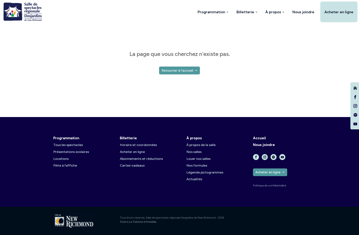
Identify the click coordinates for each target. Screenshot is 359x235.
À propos (273, 12)
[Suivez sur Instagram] (355, 106)
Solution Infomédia (144, 221)
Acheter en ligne (338, 12)
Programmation (211, 12)
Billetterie (245, 12)
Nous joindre (303, 12)
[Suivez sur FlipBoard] (355, 88)
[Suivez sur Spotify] (355, 115)
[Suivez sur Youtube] (355, 124)
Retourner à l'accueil (177, 70)
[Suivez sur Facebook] (355, 97)
